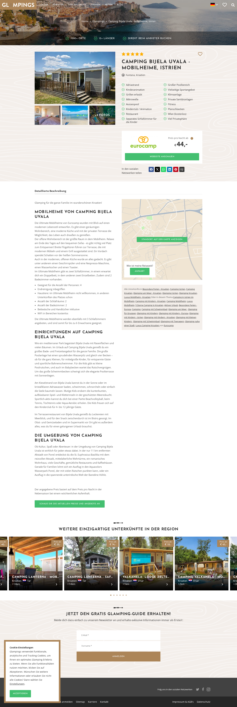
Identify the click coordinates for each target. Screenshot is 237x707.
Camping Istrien (177, 289)
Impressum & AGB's (183, 701)
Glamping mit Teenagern (172, 321)
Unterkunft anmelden (61, 701)
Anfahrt (139, 271)
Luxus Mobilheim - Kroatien (137, 297)
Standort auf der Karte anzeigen (162, 239)
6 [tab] (126, 595)
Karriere (92, 701)
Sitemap (80, 701)
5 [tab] (123, 595)
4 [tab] (120, 595)
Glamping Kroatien (188, 293)
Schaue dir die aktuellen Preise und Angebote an (70, 504)
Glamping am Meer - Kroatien (147, 293)
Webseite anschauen (162, 157)
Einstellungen (17, 683)
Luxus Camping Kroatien (148, 325)
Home (84, 21)
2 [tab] (113, 595)
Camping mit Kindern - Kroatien (150, 301)
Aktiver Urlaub (171, 305)
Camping (136, 309)
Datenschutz (203, 701)
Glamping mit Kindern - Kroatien (159, 317)
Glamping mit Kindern (147, 313)
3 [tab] (117, 595)
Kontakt (104, 701)
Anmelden (118, 656)
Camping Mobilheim (176, 301)
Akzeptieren (20, 694)
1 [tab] (110, 595)
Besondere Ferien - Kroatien (156, 289)
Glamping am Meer (177, 309)
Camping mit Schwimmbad (154, 309)
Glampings (98, 21)
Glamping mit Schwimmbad (146, 321)
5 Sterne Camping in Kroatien (149, 305)
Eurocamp (169, 325)
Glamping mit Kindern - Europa (173, 313)
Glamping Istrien (170, 293)
